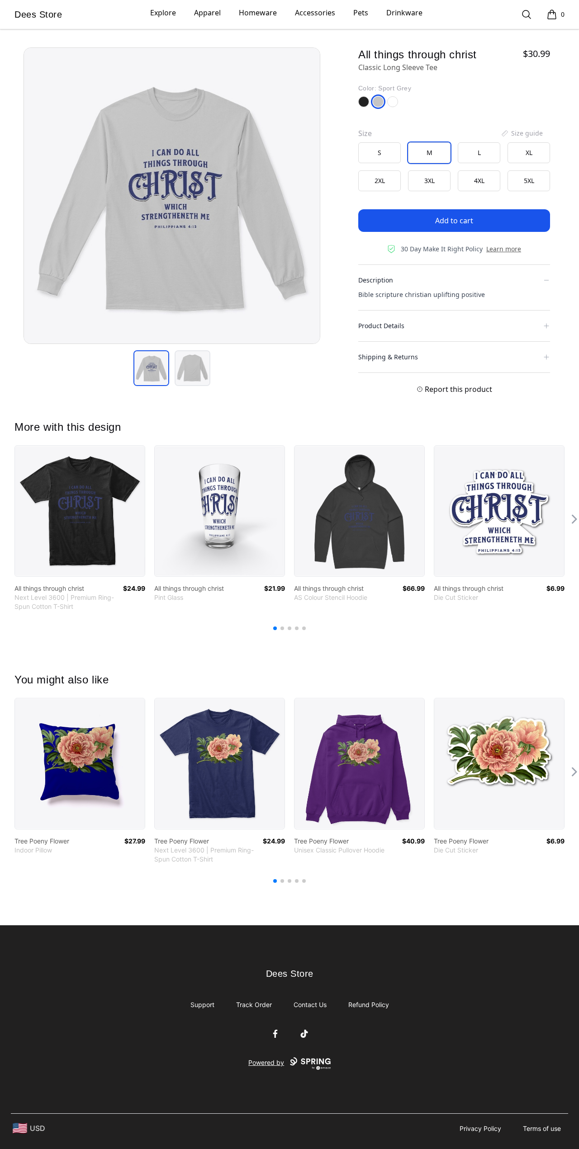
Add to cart (454, 221)
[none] (521, 133)
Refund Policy (368, 1004)
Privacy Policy (480, 1128)
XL (529, 152)
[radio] (379, 152)
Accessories (315, 13)
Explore (163, 13)
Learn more (503, 249)
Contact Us (310, 1004)
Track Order (254, 1004)
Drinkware (404, 13)
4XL (479, 180)
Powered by (266, 1062)
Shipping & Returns (388, 357)
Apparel (207, 13)
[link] (80, 511)
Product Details (381, 325)
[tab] (151, 368)
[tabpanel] (172, 195)
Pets (360, 13)
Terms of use (542, 1128)
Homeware (258, 13)
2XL (380, 180)
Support (202, 1004)
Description (375, 280)
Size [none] (365, 133)
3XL (429, 180)
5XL (529, 180)
